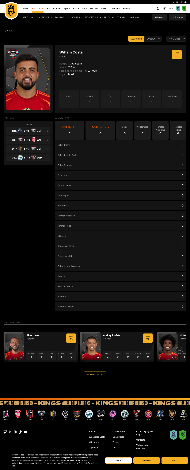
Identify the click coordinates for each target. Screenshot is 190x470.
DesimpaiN (76, 63)
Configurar (118, 460)
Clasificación (44, 17)
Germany (115, 8)
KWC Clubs (37, 8)
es (170, 8)
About (25, 8)
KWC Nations (53, 8)
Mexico (94, 8)
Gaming (133, 17)
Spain (67, 8)
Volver (10, 30)
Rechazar (146, 460)
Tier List (116, 447)
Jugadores (73, 17)
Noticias (109, 17)
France (126, 8)
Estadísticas (92, 17)
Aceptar (174, 460)
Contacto (140, 440)
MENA (104, 8)
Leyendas (93, 447)
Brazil (76, 8)
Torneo (121, 17)
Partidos (28, 17)
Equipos (59, 17)
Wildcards (94, 442)
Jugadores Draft (97, 437)
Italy (84, 8)
